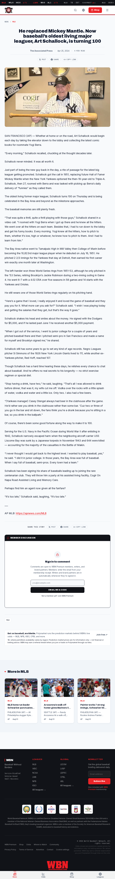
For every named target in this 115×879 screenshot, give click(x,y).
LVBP (62, 768)
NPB (34, 781)
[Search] (75, 10)
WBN (9, 760)
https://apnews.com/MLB (31, 513)
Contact (50, 850)
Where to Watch (40, 844)
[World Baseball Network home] (57, 865)
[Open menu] (107, 10)
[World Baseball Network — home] (9, 10)
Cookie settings (62, 850)
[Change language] (83, 10)
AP (9, 719)
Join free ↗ (101, 635)
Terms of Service (26, 850)
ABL (62, 781)
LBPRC (63, 773)
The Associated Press (41, 51)
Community (54, 844)
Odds (28, 844)
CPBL (62, 777)
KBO (34, 785)
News (7, 22)
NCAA (35, 773)
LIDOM (63, 764)
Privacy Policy (10, 850)
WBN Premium (10, 844)
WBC (34, 768)
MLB (7, 620)
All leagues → (39, 789)
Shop (21, 844)
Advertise (40, 850)
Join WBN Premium (65, 596)
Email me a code (57, 590)
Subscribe (99, 781)
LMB (34, 777)
